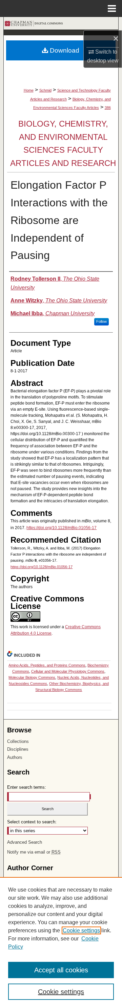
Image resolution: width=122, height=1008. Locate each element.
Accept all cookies (61, 970)
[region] (61, 942)
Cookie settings (81, 930)
